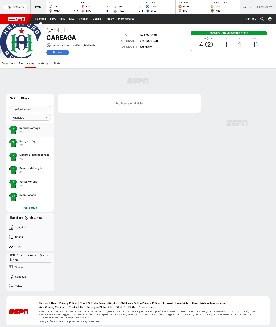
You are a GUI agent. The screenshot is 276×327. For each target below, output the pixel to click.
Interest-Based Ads (175, 303)
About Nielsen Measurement (210, 303)
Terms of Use (47, 303)
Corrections (146, 307)
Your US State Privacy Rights (98, 303)
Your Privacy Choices (52, 307)
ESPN (16, 19)
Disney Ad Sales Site (100, 307)
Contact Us (76, 307)
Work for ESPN (125, 307)
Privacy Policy (68, 303)
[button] (262, 19)
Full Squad (30, 207)
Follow (57, 52)
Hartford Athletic (61, 45)
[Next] (249, 7)
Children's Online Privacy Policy (140, 303)
